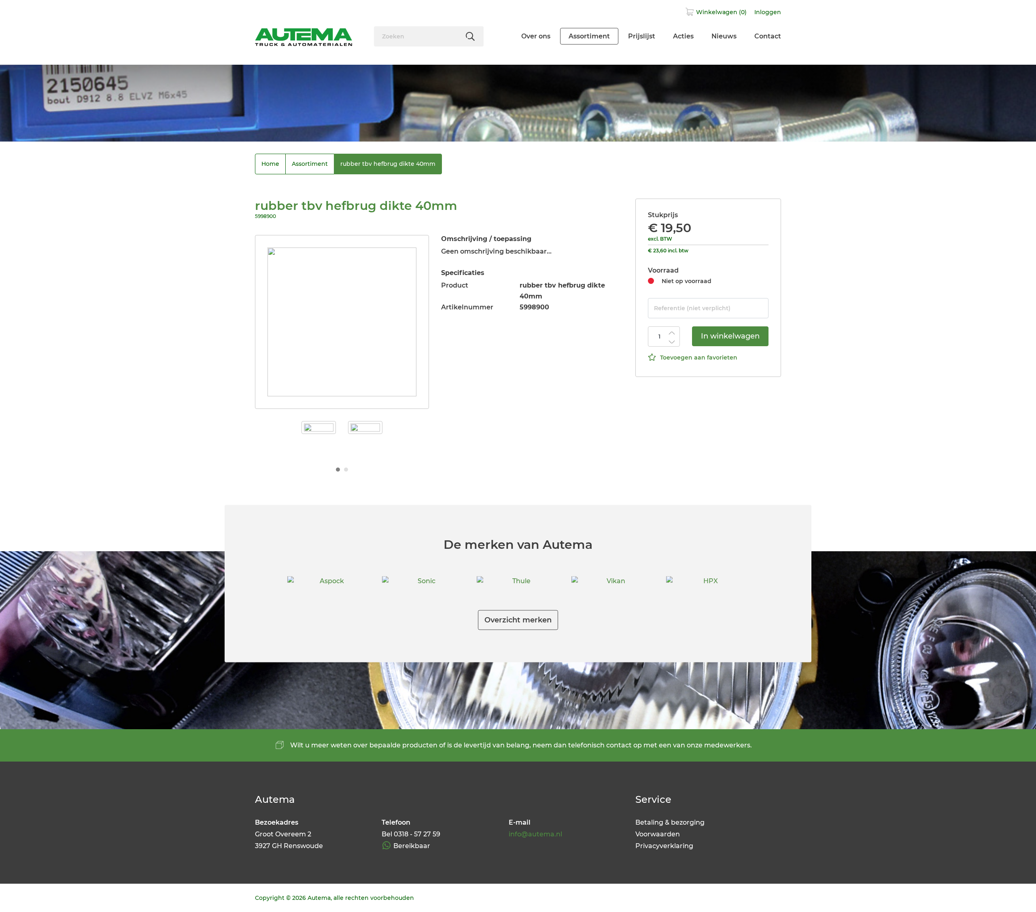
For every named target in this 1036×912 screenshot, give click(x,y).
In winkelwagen (730, 336)
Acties (683, 36)
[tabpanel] (342, 322)
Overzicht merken (518, 620)
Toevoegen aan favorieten (698, 357)
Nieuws (724, 36)
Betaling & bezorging (670, 822)
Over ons (535, 36)
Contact (767, 36)
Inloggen (767, 12)
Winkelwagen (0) (721, 12)
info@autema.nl (535, 834)
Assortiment (589, 36)
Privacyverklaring (664, 846)
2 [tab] (346, 470)
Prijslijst (641, 36)
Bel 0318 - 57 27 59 (411, 834)
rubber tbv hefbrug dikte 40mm (387, 163)
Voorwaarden (657, 834)
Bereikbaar (411, 846)
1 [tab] (338, 470)
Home (270, 163)
